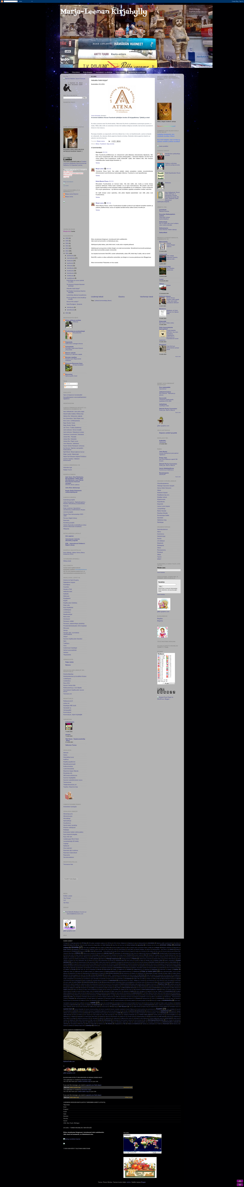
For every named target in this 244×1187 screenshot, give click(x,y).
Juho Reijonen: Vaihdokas (71, 443)
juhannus (136, 964)
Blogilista (160, 618)
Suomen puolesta (141, 1009)
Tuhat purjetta (96, 1014)
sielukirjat (168, 1004)
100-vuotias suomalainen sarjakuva (97, 943)
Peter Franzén (102, 995)
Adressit (65, 752)
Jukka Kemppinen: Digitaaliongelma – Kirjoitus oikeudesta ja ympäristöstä (74, 502)
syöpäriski (80, 1011)
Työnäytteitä (69, 346)
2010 (67, 313)
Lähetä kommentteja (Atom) (103, 300)
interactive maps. (86, 1079)
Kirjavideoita (161, 501)
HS (95, 960)
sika (173, 1004)
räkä (146, 1003)
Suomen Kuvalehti (104, 1009)
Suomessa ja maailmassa (166, 470)
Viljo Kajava (82, 1021)
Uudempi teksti (97, 297)
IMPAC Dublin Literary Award (102, 962)
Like (100, 982)
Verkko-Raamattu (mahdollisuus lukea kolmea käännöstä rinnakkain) (74, 525)
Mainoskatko (163, 241)
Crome (115, 949)
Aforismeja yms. (68, 814)
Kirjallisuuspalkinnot (69, 762)
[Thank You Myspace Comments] (82, 1059)
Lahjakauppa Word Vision (71, 839)
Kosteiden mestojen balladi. (69, 976)
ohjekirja (149, 991)
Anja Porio (115, 945)
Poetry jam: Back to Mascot (167, 410)
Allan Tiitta (79, 945)
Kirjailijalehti (66, 598)
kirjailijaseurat (121, 969)
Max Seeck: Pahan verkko (166, 323)
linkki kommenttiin (117, 982)
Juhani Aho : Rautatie (69, 436)
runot (93, 1002)
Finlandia (150, 955)
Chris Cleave (108, 949)
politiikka (71, 996)
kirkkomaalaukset (74, 975)
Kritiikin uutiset (67, 896)
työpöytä (102, 1016)
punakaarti (135, 996)
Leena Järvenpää (169, 980)
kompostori (168, 975)
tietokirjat (163, 1012)
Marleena (110, 985)
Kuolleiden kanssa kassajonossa (163, 976)
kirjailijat (129, 969)
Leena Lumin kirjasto (163, 506)
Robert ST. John (108, 1000)
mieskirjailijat (91, 987)
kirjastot (102, 973)
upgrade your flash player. (94, 1085)
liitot (96, 982)
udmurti (107, 1016)
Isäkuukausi (162, 442)
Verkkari (65, 652)
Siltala (159, 554)
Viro (99, 1021)
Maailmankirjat (67, 614)
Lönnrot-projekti (68, 512)
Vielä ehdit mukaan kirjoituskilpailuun (164, 218)
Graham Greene (112, 956)
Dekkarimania (163, 228)
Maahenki (160, 543)
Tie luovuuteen (112, 1012)
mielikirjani (71, 987)
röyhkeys (151, 1003)
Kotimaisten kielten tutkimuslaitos (73, 832)
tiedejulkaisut (126, 1012)
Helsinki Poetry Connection (168, 408)
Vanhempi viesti (146, 297)
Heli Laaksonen (94, 958)
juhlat (147, 964)
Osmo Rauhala (95, 993)
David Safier (130, 949)
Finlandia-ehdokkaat (168, 955)
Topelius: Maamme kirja (70, 787)
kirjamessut (136, 971)
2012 (67, 251)
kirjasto (79, 973)
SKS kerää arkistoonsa (70, 775)
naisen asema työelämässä (90, 989)
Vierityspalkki (67, 710)
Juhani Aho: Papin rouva (70, 441)
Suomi (159, 1009)
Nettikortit (66, 846)
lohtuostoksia (150, 982)
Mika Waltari (117, 987)
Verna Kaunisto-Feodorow (126, 1020)
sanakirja (82, 1004)
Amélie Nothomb (88, 945)
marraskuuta (71, 258)
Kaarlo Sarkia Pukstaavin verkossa (73, 446)
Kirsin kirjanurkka (165, 266)
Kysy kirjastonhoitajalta (70, 834)
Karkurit (157, 965)
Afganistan (130, 943)
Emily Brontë (134, 953)
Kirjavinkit (160, 504)
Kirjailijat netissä (162, 497)
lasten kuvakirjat (86, 980)
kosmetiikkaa (176, 975)
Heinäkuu (77, 958)
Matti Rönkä (134, 985)
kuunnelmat (78, 978)
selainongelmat (148, 1004)
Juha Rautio (163, 451)
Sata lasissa (162, 389)
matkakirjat (126, 985)
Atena (97, 144)
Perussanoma (161, 550)
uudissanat (169, 1016)
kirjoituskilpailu (149, 973)
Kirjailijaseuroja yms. (163, 495)
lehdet (85, 982)
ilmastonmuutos (82, 962)
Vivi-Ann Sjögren (110, 1021)
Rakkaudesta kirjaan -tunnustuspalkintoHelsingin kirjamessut (119, 998)
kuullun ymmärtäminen (68, 978)
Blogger (158, 947)
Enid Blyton (66, 584)
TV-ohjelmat (73, 1016)
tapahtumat (164, 1011)
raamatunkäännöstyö (81, 998)
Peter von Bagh (111, 994)
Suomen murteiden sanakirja (117, 1009)
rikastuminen (76, 1000)
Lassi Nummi (66, 980)
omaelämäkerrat (169, 991)
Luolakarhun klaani (84, 984)
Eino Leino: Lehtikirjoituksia (71, 420)
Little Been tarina (141, 982)
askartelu (92, 947)
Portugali (78, 996)
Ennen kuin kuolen (69, 955)
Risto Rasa (100, 1000)
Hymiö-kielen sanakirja (70, 825)
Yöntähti (159, 1023)
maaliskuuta (71, 278)
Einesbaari (162, 344)
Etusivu (66, 72)
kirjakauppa (155, 969)
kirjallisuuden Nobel (67, 971)
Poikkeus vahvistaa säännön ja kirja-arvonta (172, 164)
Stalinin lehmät (137, 1006)
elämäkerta (99, 953)
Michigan (65, 987)
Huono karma (129, 960)
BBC (128, 947)
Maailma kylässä (124, 984)
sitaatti (98, 1006)
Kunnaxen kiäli (149, 976)
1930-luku (109, 943)
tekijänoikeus (75, 1012)
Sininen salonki (70, 353)
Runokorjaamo (164, 473)
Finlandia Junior (158, 955)
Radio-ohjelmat (91, 998)
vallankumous (108, 1018)
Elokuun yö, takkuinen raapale (73, 354)
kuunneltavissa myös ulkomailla (90, 978)
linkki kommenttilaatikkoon (129, 982)
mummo (68, 734)
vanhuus (65, 1020)
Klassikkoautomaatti (69, 764)
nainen (74, 989)
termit (81, 1012)
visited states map (83, 1091)
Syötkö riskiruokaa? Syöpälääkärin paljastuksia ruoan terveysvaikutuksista (102, 1011)
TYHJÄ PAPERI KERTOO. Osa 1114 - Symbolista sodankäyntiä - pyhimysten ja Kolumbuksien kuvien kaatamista (169, 335)
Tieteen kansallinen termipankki (138, 1012)
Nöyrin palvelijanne (140, 991)
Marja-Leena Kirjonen (68, 181)
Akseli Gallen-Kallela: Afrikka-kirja (73, 414)
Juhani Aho (129, 964)
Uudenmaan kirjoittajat (70, 648)
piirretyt (139, 994)
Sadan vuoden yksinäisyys (167, 1003)
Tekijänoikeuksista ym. (70, 784)
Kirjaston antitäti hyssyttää (168, 433)
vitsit (103, 1021)
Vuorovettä (162, 398)
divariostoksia (66, 951)
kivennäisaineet (123, 975)
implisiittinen (113, 962)
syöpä (74, 1011)
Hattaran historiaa (164, 211)
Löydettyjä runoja (164, 405)
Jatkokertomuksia (165, 392)
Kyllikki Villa (136, 978)
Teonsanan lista (68, 864)
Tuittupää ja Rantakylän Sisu (130, 1014)
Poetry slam (163, 457)
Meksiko (158, 985)
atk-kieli (113, 947)
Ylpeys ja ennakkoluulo (134, 1023)
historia (90, 960)
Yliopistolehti (67, 654)
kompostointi (160, 975)
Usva (64, 645)
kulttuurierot (127, 976)
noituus (163, 989)
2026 (67, 238)
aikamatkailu (151, 943)
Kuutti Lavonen (110, 978)
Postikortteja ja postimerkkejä (75, 331)
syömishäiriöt (68, 1011)
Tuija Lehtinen (118, 1014)
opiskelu (88, 993)
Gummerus (160, 534)
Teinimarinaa (67, 782)
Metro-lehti (66, 616)
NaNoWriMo (116, 989)
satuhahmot (115, 1004)
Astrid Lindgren (100, 947)
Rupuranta (66, 855)
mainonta (104, 985)
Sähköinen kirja (162, 520)
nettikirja (122, 989)
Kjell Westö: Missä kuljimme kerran (73, 452)
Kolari (148, 975)
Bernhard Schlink (143, 947)
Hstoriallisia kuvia (68, 757)
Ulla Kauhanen (114, 1016)
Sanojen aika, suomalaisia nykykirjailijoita (71, 633)
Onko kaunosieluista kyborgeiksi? (166, 328)
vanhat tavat (176, 1018)
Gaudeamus (67, 823)
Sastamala (97, 1004)
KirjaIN (65, 600)
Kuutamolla (102, 978)
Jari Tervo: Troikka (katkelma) (72, 427)
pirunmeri (161, 994)
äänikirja (71, 1025)
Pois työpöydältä (164, 387)
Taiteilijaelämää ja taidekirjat (136, 72)
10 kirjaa (65, 943)
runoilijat (158, 1000)
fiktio (145, 955)
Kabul (66, 965)
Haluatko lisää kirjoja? (73, 288)
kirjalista (175, 969)
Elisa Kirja (71, 953)
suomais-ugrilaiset (163, 1006)
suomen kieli (67, 1009)
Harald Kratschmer (164, 956)
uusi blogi (73, 1018)
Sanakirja (161, 582)
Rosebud (160, 552)
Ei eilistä (137, 951)
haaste (138, 956)
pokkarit (65, 996)
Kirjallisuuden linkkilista (70, 603)
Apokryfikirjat (67, 820)
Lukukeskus (67, 612)
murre (137, 987)
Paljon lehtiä (69, 662)
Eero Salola (121, 951)
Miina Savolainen (109, 987)
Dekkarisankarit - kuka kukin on (160, 949)
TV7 (64, 900)
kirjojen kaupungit (158, 973)
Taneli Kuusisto (155, 1011)
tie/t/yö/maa (163, 404)
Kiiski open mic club (83, 969)
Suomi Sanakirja (161, 572)
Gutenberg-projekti (69, 499)
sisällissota (92, 1006)
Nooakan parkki (171, 989)
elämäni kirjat (108, 953)
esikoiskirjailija (95, 955)
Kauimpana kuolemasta (106, 967)
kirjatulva (133, 973)
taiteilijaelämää (140, 1011)
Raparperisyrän (146, 998)
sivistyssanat (105, 1006)
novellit (73, 991)
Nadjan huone (67, 470)
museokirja (148, 987)
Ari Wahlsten (149, 945)
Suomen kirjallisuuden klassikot (72, 639)
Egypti (131, 951)
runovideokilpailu (109, 1003)
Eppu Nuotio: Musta (69, 425)
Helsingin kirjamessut (112, 958)
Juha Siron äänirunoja (72, 487)
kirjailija (114, 969)
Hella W (102, 958)
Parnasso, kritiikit (68, 621)
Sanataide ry (67, 708)
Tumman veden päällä (145, 1014)
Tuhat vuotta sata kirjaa (107, 1014)
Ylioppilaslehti (118, 1023)
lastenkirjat (113, 980)
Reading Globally (162, 513)
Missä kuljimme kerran (128, 987)
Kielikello (66, 594)
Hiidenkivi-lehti (67, 591)
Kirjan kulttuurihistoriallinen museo (168, 971)
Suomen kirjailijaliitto (69, 777)
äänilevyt (96, 1025)
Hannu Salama (145, 956)
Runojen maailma (71, 357)
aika (136, 943)
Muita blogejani (87, 72)
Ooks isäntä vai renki (79, 993)
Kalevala (66, 506)
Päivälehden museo (144, 996)
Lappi (177, 978)
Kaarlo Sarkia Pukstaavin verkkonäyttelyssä (73, 491)
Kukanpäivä (112, 976)
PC (142, 993)
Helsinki (134, 958)
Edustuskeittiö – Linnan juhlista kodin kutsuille (106, 951)
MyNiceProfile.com (69, 1061)
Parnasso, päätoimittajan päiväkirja (73, 623)
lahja (158, 978)
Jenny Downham (103, 964)
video (144, 1020)
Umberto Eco (123, 1016)
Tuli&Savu (66, 643)
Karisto (159, 538)
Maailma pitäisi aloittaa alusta (137, 984)
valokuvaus (116, 1018)
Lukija (71, 984)
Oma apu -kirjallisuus (158, 991)
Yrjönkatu (144, 1023)
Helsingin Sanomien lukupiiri (165, 485)
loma (156, 982)
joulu (117, 964)
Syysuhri (179, 1009)
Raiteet (169, 285)
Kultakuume (119, 976)
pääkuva (153, 996)
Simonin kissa (75, 1006)
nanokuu (109, 989)
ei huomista (143, 951)
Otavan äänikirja (110, 993)
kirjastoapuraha (86, 973)
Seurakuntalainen (68, 857)
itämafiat (162, 962)
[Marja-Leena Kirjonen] (64, 183)
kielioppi (179, 967)
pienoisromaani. (131, 994)
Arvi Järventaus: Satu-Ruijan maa (73, 418)
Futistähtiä (72, 956)
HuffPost (66, 759)
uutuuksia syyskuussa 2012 (84, 1018)
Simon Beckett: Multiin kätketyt (168, 229)
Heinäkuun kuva (84, 958)
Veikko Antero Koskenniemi (81, 1020)
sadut (71, 1004)
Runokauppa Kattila (163, 515)
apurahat (140, 945)
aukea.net (66, 703)
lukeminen (65, 984)
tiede (118, 1012)
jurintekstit (162, 209)
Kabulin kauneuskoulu (75, 965)
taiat (122, 1011)
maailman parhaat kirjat (175, 984)
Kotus (106, 976)
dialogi (177, 949)
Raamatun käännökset (70, 852)
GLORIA (105, 956)
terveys (86, 1012)
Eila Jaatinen (151, 951)
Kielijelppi (66, 830)
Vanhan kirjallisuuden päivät (156, 1018)
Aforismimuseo (67, 816)
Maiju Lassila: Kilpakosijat (71, 454)
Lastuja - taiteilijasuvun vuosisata (137, 980)
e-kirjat (92, 951)
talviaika (148, 1011)
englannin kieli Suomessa (144, 953)
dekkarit (172, 949)
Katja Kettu (72, 967)
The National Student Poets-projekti (98, 1012)
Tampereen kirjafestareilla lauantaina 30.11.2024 (166, 400)
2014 (67, 246)
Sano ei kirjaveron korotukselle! (72, 395)
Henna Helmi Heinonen (164, 488)
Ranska (138, 998)
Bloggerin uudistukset (167, 947)
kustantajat (176, 976)
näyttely (132, 991)
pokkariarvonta (175, 995)
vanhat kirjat (168, 1018)
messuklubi (176, 985)
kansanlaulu (125, 965)
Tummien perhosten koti (158, 1014)
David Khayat (122, 949)
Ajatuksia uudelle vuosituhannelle (164, 943)
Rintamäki (93, 1000)
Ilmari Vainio (74, 962)
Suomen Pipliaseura (130, 1009)
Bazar (123, 947)
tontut (74, 1014)
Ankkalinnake (69, 722)
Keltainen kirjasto (165, 296)
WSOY (159, 559)
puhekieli (123, 996)
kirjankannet (72, 973)
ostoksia (103, 993)
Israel (140, 962)
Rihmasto (66, 628)
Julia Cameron (153, 964)
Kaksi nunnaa (101, 965)
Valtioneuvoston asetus (126, 1018)
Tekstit (68, 383)
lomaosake (169, 982)
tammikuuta (70, 310)
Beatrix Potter (134, 947)
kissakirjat (100, 975)
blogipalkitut (76, 949)
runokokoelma (167, 1000)
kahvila (83, 965)
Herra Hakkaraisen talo (80, 960)
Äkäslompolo (166, 1023)
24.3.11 (111, 181)
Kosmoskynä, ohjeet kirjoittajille (72, 714)
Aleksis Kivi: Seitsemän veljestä (72, 416)
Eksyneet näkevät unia (167, 951)
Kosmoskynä (67, 712)
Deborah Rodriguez (139, 949)
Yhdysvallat (93, 1023)
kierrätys (73, 969)
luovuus (107, 984)
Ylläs (124, 1023)
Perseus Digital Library (70, 518)
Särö (64, 641)
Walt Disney (81, 1023)
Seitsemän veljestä (137, 1004)
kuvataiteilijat (128, 978)
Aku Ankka (176, 943)
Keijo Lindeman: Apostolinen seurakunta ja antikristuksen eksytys (74, 508)
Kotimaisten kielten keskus (96, 976)
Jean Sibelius (94, 964)
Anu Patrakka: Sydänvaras (171, 269)
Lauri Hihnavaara (150, 980)
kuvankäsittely (119, 978)
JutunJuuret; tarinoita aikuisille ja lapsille (72, 539)
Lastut (161, 279)
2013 (67, 248)
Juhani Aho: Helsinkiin (70, 439)
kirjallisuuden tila (78, 971)
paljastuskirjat (136, 993)
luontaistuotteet (94, 984)
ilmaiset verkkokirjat (169, 960)
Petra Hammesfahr (121, 994)
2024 (67, 243)
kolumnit (153, 975)
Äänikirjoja (160, 522)
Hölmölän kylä (67, 467)
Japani (75, 964)
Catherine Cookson (94, 949)
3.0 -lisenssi (66, 177)
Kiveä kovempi (132, 975)
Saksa (76, 1004)
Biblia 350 (151, 947)
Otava (159, 547)
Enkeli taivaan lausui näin (175, 953)
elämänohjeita (126, 953)
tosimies (80, 1014)
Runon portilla (79, 1003)
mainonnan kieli (96, 985)
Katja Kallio (65, 967)
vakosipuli (95, 1018)
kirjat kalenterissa (125, 973)
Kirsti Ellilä (88, 975)
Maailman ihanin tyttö (151, 984)
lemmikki (91, 982)
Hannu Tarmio (154, 956)
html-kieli (111, 960)
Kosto (79, 976)
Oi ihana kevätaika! (78, 365)
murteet (142, 987)
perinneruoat (85, 994)
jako (167, 962)
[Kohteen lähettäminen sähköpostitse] (112, 141)
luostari (101, 984)
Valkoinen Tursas (71, 745)
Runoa (153, 1000)
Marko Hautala (161, 511)
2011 (67, 253)
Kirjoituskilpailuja (68, 674)
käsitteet (149, 978)
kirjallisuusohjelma (88, 971)
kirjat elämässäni (114, 973)
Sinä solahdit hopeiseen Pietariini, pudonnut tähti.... (172, 257)
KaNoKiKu (162, 440)
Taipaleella (68, 342)
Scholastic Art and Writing (126, 1004)
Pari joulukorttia (77, 332)
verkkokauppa (107, 1020)
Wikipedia (66, 529)
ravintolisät (160, 998)
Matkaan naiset (118, 985)
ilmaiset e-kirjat (158, 960)
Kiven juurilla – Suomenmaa (111, 975)
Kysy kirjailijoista (68, 607)
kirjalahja (169, 969)
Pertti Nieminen (93, 994)
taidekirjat (131, 1011)
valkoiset (101, 1018)
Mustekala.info (67, 773)
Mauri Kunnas (142, 986)
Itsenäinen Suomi (153, 962)
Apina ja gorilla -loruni (71, 376)
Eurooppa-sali (121, 955)
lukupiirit (76, 984)
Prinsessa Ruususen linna (73, 363)
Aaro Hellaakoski (122, 943)
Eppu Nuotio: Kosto (69, 423)
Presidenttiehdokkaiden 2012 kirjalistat (75, 626)
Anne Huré (122, 945)
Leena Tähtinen (77, 982)
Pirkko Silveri (154, 994)
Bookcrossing (84, 949)
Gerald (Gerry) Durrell (95, 956)
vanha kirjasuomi (144, 1018)
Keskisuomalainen (152, 967)
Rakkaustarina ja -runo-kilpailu (72, 687)
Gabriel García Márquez (82, 956)
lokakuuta (70, 260)
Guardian (66, 587)
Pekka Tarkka (157, 993)
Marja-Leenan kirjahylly (103, 12)
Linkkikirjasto (67, 609)
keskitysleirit (162, 967)
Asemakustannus (162, 529)
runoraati (87, 1003)
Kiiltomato (66, 596)
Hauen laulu (173, 956)
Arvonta (74, 947)
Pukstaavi (129, 996)
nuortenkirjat (106, 991)
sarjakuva (89, 1004)
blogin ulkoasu (67, 949)
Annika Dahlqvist (131, 945)
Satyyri (65, 636)
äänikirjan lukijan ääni (79, 1025)
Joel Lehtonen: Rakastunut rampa (73, 432)
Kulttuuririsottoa (68, 766)
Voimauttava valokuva (121, 1021)
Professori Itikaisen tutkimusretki (105, 996)
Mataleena (162, 309)
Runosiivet (68, 374)
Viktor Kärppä (169, 1020)
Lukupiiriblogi (161, 508)
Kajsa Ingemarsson (91, 965)
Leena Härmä (159, 980)
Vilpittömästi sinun (92, 1021)
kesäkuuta (70, 270)
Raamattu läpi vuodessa (70, 850)
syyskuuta (70, 263)
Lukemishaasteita (68, 768)
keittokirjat (127, 967)
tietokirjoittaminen (173, 1012)
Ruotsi (123, 1003)
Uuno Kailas (66, 1018)
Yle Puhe (66, 902)
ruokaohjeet (117, 1003)
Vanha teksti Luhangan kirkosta (74, 343)
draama (81, 951)
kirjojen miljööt (167, 973)
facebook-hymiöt (138, 955)
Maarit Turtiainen (76, 985)
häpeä (141, 960)
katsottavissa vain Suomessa (92, 967)
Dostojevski (75, 951)
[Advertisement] (122, 281)
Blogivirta (160, 621)
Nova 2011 (66, 683)
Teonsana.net (67, 694)
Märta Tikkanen (175, 987)
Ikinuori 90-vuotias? (72, 301)
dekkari (148, 949)
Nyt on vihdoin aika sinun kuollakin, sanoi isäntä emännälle (169, 224)
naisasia (80, 989)
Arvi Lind (156, 945)
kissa (93, 975)
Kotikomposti (85, 976)
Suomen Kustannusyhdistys (91, 1009)
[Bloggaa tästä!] (114, 141)
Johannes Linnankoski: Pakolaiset (73, 434)
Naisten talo (102, 989)
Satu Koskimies (106, 1004)
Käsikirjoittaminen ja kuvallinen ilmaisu (74, 676)
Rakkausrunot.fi (68, 701)
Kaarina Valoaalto (177, 964)
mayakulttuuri (151, 985)
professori (93, 996)
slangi (115, 1006)
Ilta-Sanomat (91, 962)
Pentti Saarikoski (166, 993)
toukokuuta (70, 273)
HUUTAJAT (162, 474)
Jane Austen (173, 962)
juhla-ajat (142, 964)
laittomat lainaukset (165, 978)
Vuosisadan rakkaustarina (154, 1021)
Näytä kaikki (178, 356)
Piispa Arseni (146, 994)
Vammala (136, 1018)
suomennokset (150, 1009)
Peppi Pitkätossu (76, 994)
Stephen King (145, 1006)
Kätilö (154, 978)
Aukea (65, 755)
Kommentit (69, 387)
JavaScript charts (127, 1087)
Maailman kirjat (162, 984)
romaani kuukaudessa (119, 1000)
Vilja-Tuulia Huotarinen (72, 1021)
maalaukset (67, 985)
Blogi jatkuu (176, 947)
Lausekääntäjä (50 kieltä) (71, 841)
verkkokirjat (115, 1020)
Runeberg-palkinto (131, 1000)
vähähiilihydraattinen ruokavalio (170, 1022)
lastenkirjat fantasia (122, 980)
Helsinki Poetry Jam (158, 958)
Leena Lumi (163, 254)
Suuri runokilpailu (171, 1009)
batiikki (118, 947)
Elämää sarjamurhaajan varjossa (171, 245)
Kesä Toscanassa (171, 967)
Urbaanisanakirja (140, 1016)
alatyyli (65, 945)
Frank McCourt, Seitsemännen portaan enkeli (173, 348)
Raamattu (66, 520)
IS (136, 962)
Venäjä (99, 1020)
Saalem (157, 1003)
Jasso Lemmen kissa (84, 964)
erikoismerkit (87, 955)
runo (148, 1000)
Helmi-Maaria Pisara (102, 181)
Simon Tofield (66, 1006)
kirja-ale (99, 969)
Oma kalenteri (67, 848)
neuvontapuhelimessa (81, 569)
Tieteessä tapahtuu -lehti (153, 1012)
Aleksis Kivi (72, 945)
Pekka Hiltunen (148, 993)
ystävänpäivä (152, 1023)
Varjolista (71, 1020)
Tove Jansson (87, 1014)
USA (147, 1016)
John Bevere (111, 964)
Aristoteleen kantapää (70, 806)
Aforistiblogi (66, 818)
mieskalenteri (83, 987)
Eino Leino (158, 951)
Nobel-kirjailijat (120, 72)
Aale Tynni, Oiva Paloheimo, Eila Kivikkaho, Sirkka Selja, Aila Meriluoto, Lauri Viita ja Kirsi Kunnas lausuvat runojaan (74, 480)
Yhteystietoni (76, 72)
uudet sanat (162, 1016)
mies (77, 987)
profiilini (116, 996)
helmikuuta (70, 307)
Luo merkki (66, 185)
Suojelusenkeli (153, 1006)
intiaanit (120, 962)
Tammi (159, 557)
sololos (128, 1182)
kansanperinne (133, 965)
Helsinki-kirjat (161, 536)
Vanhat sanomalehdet (70, 650)
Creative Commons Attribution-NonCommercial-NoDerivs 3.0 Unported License (75, 163)
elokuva (78, 953)
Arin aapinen (69, 536)
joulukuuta (70, 255)
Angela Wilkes (97, 945)
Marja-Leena (100, 168)
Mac (83, 985)
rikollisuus (83, 1000)
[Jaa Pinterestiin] (120, 141)
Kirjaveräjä (162, 321)
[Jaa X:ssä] (116, 141)
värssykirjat (73, 1023)
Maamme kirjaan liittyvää (70, 771)
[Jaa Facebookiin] (118, 141)
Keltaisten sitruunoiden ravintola (139, 967)
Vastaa (98, 163)
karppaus (176, 966)
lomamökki (161, 982)
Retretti (177, 998)
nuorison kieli (97, 991)
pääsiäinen (159, 996)
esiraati (102, 955)
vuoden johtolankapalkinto (139, 1021)
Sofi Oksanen (123, 1006)
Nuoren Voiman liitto (69, 685)
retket (172, 998)
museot (155, 987)
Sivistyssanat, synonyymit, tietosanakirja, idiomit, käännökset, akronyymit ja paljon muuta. (167, 590)
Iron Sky (132, 962)
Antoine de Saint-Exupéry (71, 580)
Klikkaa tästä (67, 561)
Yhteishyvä (100, 1023)
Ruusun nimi (140, 1003)
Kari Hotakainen (149, 965)
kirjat (107, 973)
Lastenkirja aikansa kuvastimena (76, 295)
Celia (102, 949)
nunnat (78, 991)
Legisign (65, 843)
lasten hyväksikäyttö (76, 980)
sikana (177, 1004)
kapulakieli (141, 965)
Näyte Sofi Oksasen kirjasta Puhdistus (74, 456)
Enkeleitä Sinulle (163, 953)
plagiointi (167, 994)
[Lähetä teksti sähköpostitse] (109, 141)
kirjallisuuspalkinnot (110, 971)
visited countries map (84, 1081)
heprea (71, 960)
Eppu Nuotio (79, 955)
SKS (111, 1006)
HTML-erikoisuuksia (102, 960)
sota (131, 1006)
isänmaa (145, 962)
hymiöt (136, 960)
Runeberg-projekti (68, 522)
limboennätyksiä (107, 982)
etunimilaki (113, 955)
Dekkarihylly (163, 222)
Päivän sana (161, 567)
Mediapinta (160, 545)
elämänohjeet (117, 953)
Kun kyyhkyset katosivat (138, 976)
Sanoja (65, 630)
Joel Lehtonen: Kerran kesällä (72, 430)
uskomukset (154, 1016)
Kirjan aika (66, 605)
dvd (86, 951)
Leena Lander (68, 982)
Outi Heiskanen (127, 993)
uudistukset (176, 1016)
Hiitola (159, 490)
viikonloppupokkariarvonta (155, 1020)
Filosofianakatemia (163, 483)
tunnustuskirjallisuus (171, 1014)
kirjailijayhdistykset (137, 969)
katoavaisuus (80, 967)
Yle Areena (109, 1023)
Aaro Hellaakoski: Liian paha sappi (73, 411)
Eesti (127, 951)
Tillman (161, 284)
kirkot (82, 975)
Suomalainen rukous (174, 1006)
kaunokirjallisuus (118, 967)
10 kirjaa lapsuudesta (74, 943)
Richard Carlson (67, 1000)
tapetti (173, 1011)
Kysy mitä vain (67, 836)
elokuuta (70, 265)
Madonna (88, 985)
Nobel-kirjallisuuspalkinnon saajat (151, 989)
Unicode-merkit (131, 1016)
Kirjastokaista (95, 973)
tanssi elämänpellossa (166, 468)
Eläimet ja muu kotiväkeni (89, 953)
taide (126, 1011)
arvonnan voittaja (166, 945)
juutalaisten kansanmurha (165, 964)
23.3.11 (105, 152)
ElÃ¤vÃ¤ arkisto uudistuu (72, 484)
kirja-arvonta (110, 144)
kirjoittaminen (141, 973)
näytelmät (125, 991)
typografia (79, 1016)
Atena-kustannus (96, 115)
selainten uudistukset (159, 1004)
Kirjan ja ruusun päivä (149, 971)
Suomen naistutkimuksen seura (72, 780)
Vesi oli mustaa (137, 1020)
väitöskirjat (65, 1023)
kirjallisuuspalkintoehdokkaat (124, 971)
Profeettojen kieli (85, 996)
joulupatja (123, 964)
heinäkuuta (70, 268)
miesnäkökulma (99, 987)
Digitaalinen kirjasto (69, 582)
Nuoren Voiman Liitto (87, 991)
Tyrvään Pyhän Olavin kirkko (91, 1016)
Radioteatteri (100, 998)
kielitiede (67, 969)
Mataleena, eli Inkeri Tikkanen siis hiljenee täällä (173, 312)
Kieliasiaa (75, 321)
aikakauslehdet (142, 943)
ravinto (153, 998)
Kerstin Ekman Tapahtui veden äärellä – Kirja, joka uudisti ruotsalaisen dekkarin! (173, 300)
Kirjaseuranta (161, 499)
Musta (160, 987)
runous (101, 1003)
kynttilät (143, 978)
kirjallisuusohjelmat (99, 971)
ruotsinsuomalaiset (131, 1003)
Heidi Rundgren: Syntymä (74, 304)
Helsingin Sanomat (126, 958)
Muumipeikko (167, 987)
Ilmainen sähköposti (69, 827)
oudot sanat (119, 993)
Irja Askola (126, 962)
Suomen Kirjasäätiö (79, 1009)
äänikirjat (89, 1025)
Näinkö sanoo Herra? (116, 991)
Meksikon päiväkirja (167, 985)
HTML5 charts (128, 1097)
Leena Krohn (178, 980)
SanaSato (160, 517)
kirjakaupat (146, 969)
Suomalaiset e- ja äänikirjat (104, 72)
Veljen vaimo (93, 1020)
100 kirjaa (84, 943)
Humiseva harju (120, 960)
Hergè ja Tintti (67, 589)
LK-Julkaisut (161, 541)
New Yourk (129, 989)
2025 (67, 241)
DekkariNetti (163, 232)
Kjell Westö (141, 975)
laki (173, 978)
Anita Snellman (106, 945)
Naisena (68, 665)
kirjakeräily (162, 969)
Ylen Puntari (67, 898)
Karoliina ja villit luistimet (166, 965)
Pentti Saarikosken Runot (172, 173)
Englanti (154, 953)
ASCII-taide (86, 947)
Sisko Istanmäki (83, 1006)
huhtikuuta (70, 275)
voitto (130, 1021)
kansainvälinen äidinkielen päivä (113, 965)
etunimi (107, 955)
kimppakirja (92, 969)
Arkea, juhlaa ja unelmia (73, 320)
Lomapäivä (176, 982)
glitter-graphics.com (69, 931)
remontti (167, 998)
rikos (88, 1000)
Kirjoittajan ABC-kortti (69, 705)
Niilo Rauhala (137, 989)
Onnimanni (66, 619)
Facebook (103, 144)
